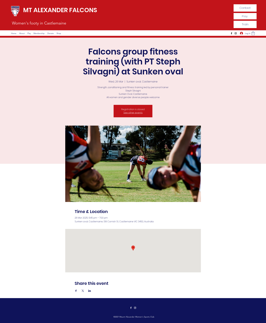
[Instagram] (235, 33)
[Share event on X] (82, 291)
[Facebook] (231, 33)
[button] (253, 33)
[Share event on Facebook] (76, 291)
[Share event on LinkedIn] (89, 291)
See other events (133, 112)
